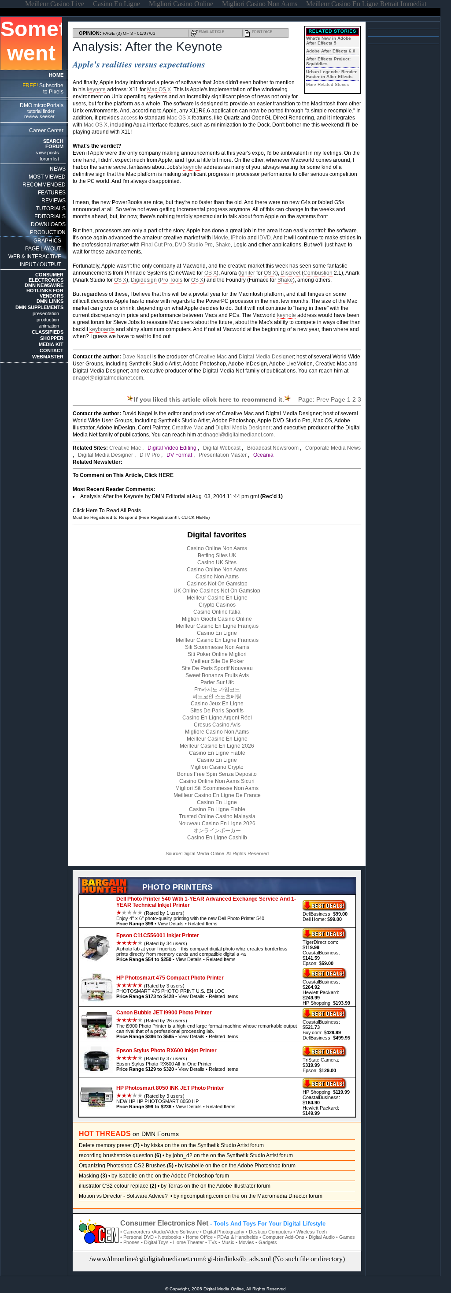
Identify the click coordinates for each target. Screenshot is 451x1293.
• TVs (211, 1242)
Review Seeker (39, 116)
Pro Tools (171, 280)
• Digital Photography (222, 1231)
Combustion (318, 273)
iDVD (264, 238)
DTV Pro (150, 455)
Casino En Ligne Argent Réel (217, 718)
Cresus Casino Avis (217, 725)
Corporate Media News (333, 448)
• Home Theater (187, 1242)
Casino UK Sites (217, 562)
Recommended (44, 185)
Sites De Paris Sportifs (217, 711)
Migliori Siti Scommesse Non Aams (217, 788)
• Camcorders (135, 1231)
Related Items (203, 923)
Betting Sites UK (217, 555)
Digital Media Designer (266, 357)
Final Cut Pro (156, 245)
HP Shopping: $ (326, 1003)
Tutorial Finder (41, 111)
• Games (345, 1237)
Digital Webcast (221, 448)
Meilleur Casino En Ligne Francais (217, 640)
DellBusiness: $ (325, 914)
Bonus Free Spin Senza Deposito (217, 774)
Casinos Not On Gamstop (217, 584)
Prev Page (330, 399)
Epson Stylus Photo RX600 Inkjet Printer (166, 1050)
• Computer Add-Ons (281, 1237)
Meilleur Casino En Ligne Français (217, 626)
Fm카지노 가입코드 (217, 689)
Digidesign (144, 280)
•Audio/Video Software (175, 1231)
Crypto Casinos (217, 605)
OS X (210, 273)
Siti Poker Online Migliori (217, 654)
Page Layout (43, 249)
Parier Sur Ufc (217, 682)
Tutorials (51, 208)
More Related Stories (327, 84)
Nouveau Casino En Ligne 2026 (216, 823)
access (129, 118)
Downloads (48, 224)
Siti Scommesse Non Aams (217, 647)
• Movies (245, 1242)
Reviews (53, 200)
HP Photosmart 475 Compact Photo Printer (170, 978)
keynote (96, 89)
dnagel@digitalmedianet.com (108, 378)
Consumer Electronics (46, 277)
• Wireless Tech (310, 1231)
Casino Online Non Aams (217, 548)
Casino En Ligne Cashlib (217, 838)
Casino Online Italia (216, 612)
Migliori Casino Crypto (217, 767)
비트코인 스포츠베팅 (216, 696)
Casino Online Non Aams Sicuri (217, 781)
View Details (171, 923)
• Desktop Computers (269, 1231)
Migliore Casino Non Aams (217, 732)
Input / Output (40, 264)
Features (52, 193)
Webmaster (47, 356)
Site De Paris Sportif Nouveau (217, 668)
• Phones (130, 1242)
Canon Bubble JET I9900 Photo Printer (164, 1013)
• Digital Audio (320, 1237)
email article (211, 32)
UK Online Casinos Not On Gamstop (217, 591)
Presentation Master (223, 455)
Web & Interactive (34, 256)
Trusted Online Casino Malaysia (217, 816)
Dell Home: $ (322, 919)
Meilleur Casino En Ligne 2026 (217, 746)
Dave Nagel (136, 357)
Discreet (290, 273)
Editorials (50, 216)
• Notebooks (168, 1237)
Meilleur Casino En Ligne (217, 598)
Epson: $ (318, 963)
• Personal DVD (137, 1237)
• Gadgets (266, 1242)
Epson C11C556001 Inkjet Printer (157, 935)
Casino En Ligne (217, 633)
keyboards (102, 329)
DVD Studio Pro (194, 245)
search (53, 141)
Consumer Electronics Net (164, 1223)
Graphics (47, 241)
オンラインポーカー (217, 830)
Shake (223, 245)
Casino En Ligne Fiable (217, 753)
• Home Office (198, 1237)
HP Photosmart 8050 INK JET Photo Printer (170, 1088)
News (58, 169)
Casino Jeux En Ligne (217, 704)
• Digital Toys (155, 1242)
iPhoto (238, 238)
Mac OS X (159, 89)
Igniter (247, 273)
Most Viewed (47, 177)
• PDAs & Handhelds (236, 1237)
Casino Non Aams (217, 577)
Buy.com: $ (322, 1032)
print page (262, 32)
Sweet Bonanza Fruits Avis (217, 675)
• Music (226, 1242)
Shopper (51, 338)
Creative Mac (211, 357)
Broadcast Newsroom (273, 448)
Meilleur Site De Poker (217, 661)
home (56, 75)
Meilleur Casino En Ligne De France (217, 795)
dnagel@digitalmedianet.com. (239, 435)
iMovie (220, 238)
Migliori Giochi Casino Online (217, 619)
